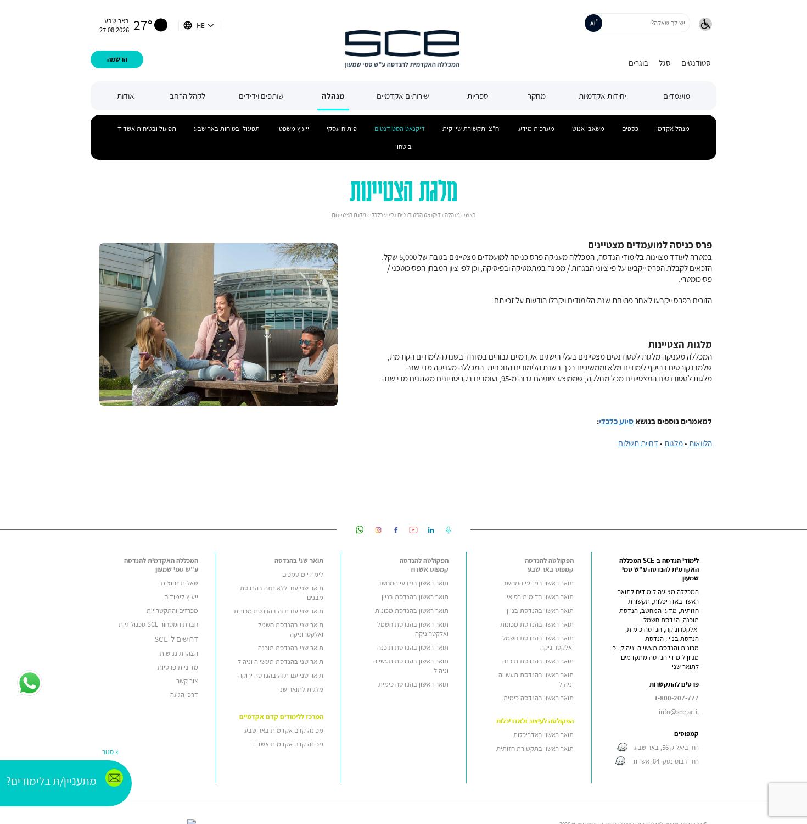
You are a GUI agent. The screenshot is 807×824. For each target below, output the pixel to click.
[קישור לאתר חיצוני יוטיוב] (413, 529)
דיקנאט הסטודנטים (399, 128)
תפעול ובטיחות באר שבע (227, 128)
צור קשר (187, 680)
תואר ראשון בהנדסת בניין (540, 610)
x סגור (110, 751)
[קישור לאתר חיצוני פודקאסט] (448, 529)
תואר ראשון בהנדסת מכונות (537, 624)
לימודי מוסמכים (302, 574)
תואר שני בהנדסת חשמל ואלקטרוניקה (290, 629)
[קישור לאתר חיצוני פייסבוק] (395, 529)
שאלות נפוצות (179, 583)
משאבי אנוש (588, 128)
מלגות (673, 443)
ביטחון (403, 146)
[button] (705, 25)
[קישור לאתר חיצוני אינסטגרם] (378, 529)
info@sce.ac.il (679, 711)
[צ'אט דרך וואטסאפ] (29, 683)
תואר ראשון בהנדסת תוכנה (538, 661)
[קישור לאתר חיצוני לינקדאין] (431, 529)
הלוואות (700, 443)
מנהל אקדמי (673, 128)
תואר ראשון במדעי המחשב (538, 583)
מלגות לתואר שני (300, 689)
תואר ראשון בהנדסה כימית (538, 698)
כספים (630, 128)
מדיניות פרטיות (178, 667)
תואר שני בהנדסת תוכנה (290, 647)
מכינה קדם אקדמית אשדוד (287, 744)
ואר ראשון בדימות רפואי (538, 596)
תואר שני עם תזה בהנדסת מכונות (278, 611)
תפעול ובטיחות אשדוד (146, 128)
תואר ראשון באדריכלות (543, 734)
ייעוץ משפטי (293, 128)
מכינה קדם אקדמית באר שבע (283, 730)
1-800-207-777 (676, 698)
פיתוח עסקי (342, 128)
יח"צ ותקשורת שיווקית (471, 128)
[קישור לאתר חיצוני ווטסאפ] (360, 529)
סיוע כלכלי (616, 421)
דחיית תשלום (638, 443)
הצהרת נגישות (179, 653)
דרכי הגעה (184, 694)
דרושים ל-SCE (176, 638)
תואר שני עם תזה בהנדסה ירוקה (280, 675)
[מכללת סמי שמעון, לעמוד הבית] (402, 40)
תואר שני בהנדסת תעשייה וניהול (280, 661)
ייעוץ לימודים (181, 596)
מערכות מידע (536, 128)
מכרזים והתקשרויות (172, 610)
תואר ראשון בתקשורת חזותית (535, 748)
